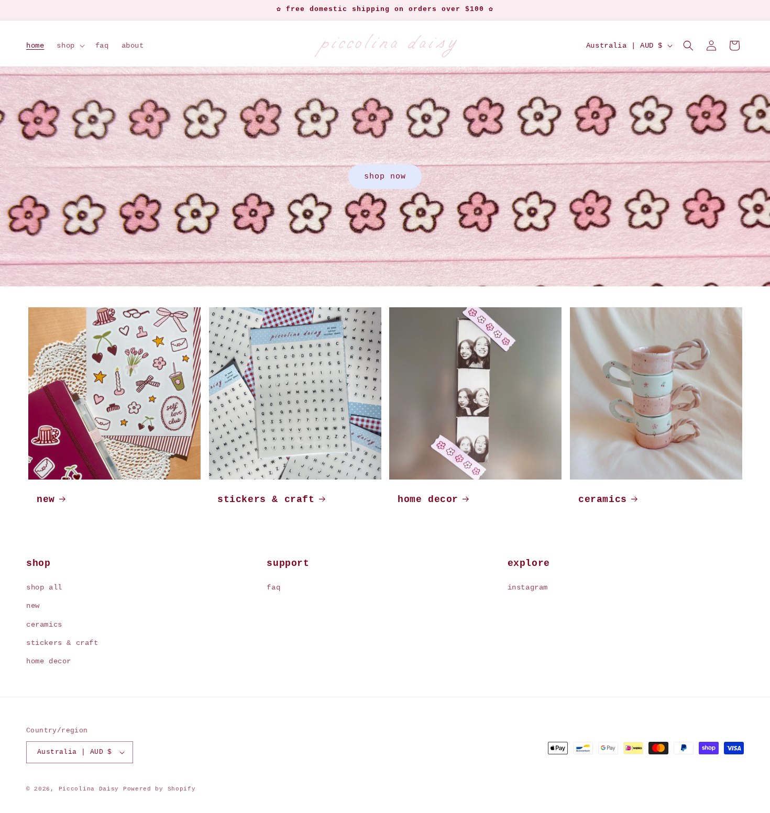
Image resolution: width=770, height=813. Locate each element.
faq (273, 587)
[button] (69, 46)
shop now (385, 176)
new (46, 499)
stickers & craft (266, 499)
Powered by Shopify (159, 789)
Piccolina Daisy (89, 789)
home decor (428, 499)
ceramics (602, 499)
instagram (528, 587)
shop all (44, 587)
